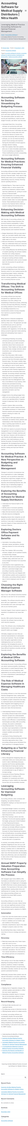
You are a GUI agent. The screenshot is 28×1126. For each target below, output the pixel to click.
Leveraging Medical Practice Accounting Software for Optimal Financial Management (13, 1093)
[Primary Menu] (26, 11)
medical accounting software (15, 56)
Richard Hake (6, 48)
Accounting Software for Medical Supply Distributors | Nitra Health (11, 10)
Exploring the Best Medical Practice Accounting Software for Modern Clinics (12, 1088)
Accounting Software (11, 50)
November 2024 (5, 1112)
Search (3, 1074)
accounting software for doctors (13, 53)
